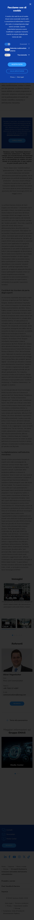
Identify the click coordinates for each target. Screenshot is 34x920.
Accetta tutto (17, 64)
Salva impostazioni (17, 71)
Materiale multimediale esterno (18, 49)
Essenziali (23, 44)
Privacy (12, 77)
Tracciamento (22, 55)
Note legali (20, 77)
